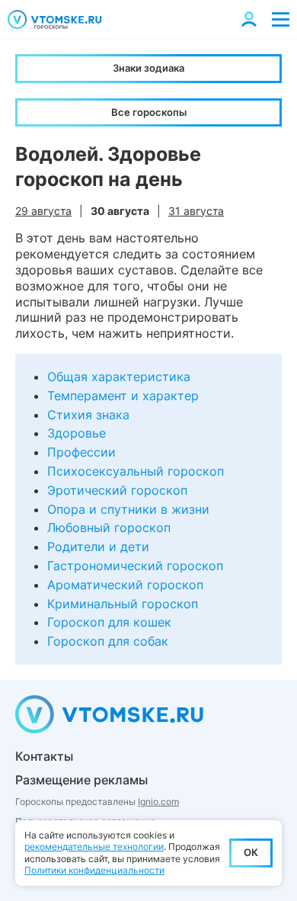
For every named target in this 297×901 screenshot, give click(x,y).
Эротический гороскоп (117, 490)
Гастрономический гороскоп (135, 565)
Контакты (44, 756)
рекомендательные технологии (94, 846)
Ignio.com (158, 801)
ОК (251, 852)
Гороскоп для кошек (109, 622)
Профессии (81, 452)
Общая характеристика (118, 376)
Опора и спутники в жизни (128, 509)
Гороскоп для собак (107, 641)
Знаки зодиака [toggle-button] (148, 68)
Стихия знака (88, 414)
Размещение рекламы (81, 779)
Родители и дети (98, 546)
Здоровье (76, 433)
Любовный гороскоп (109, 527)
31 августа (196, 210)
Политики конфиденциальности (94, 870)
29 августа (43, 210)
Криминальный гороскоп (122, 603)
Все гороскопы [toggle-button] (149, 112)
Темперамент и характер (123, 395)
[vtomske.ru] (55, 19)
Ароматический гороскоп (125, 584)
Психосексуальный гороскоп (135, 471)
